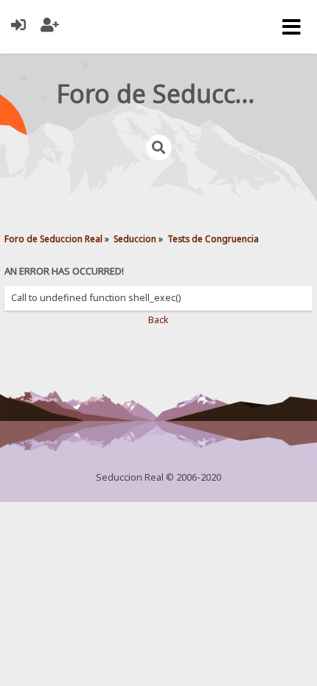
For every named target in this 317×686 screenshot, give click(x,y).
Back (158, 320)
